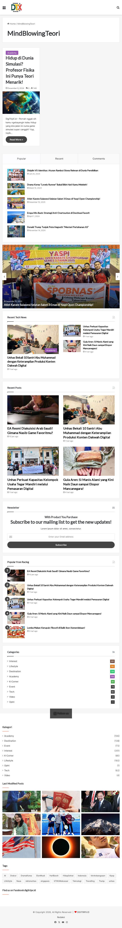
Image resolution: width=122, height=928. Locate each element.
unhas (111, 881)
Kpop (112, 875)
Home (12, 23)
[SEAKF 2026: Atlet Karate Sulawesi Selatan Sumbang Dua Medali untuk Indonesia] (100, 847)
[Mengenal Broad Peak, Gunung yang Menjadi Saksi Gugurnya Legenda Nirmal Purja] (100, 824)
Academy (12, 53)
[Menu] (4, 8)
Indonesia (82, 875)
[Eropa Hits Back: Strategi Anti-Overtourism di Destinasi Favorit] (16, 217)
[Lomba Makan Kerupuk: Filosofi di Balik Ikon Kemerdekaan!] (16, 632)
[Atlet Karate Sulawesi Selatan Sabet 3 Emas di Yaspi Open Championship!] (16, 203)
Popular (21, 158)
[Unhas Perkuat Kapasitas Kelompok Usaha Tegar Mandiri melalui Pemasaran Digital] (72, 331)
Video (12, 697)
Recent (59, 158)
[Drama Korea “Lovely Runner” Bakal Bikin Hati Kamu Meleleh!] (16, 189)
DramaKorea (26, 875)
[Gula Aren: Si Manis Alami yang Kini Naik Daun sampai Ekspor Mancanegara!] (72, 346)
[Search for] (118, 8)
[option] (61, 276)
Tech (11, 691)
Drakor (13, 875)
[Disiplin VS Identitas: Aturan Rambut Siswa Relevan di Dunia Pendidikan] (16, 175)
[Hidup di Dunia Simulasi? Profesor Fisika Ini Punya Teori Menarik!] (21, 102)
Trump (102, 881)
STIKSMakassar (61, 881)
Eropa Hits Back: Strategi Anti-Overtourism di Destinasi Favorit (58, 212)
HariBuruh (54, 875)
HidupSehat (68, 875)
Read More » (16, 139)
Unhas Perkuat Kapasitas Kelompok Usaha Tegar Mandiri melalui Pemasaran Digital (98, 329)
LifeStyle (8, 881)
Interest (13, 661)
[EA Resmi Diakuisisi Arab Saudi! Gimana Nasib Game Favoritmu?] (33, 409)
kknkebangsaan (98, 875)
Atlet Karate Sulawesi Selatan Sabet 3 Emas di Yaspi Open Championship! (63, 198)
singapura (45, 881)
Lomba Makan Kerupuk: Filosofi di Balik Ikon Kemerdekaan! (56, 627)
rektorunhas (31, 881)
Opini (11, 702)
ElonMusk (40, 875)
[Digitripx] (16, 7)
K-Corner (13, 681)
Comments (99, 158)
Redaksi (61, 917)
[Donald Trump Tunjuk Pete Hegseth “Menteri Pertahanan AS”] (16, 231)
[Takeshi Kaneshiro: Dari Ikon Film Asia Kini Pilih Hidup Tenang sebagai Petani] (21, 801)
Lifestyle (13, 666)
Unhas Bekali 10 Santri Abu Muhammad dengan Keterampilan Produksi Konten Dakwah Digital (31, 361)
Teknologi (77, 881)
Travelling (90, 881)
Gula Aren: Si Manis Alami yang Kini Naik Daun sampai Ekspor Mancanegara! (98, 345)
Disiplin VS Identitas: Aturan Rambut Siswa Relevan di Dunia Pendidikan (62, 170)
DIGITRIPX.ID (83, 912)
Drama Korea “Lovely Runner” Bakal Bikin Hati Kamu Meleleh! (57, 184)
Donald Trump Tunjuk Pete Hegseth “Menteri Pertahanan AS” (58, 227)
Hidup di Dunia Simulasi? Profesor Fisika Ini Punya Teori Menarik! (20, 69)
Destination (15, 671)
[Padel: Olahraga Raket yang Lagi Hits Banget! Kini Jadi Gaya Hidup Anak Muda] (61, 824)
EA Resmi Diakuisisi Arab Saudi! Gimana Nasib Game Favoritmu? (58, 571)
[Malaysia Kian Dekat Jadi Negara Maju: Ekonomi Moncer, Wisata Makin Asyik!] (61, 801)
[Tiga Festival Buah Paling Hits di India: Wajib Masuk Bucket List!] (21, 824)
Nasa (19, 881)
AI (5, 875)
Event (12, 686)
